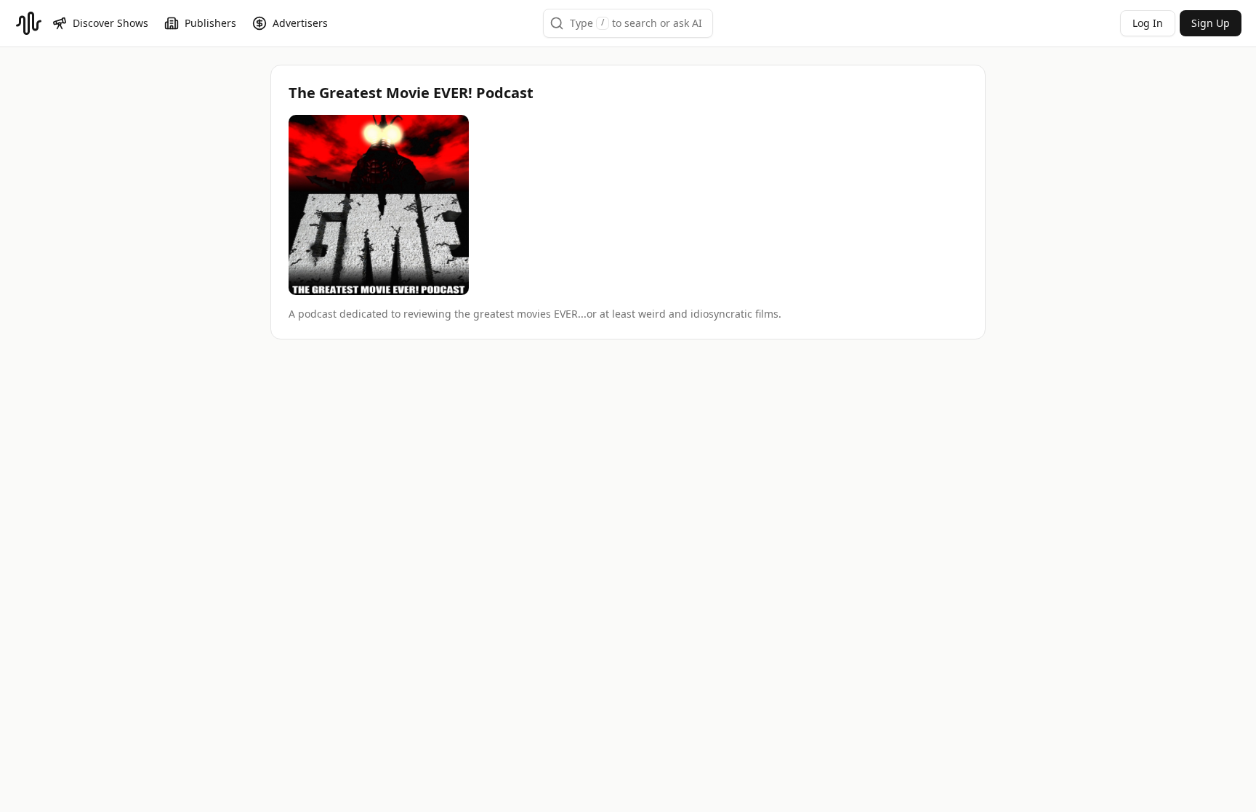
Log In (1147, 23)
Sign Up (1210, 23)
